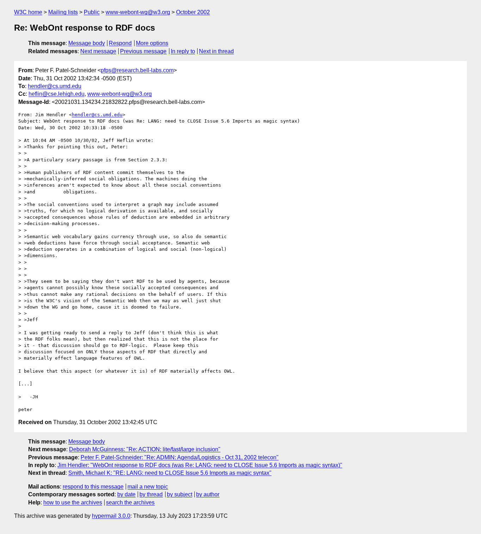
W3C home (28, 12)
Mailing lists (63, 12)
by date (126, 494)
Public (92, 12)
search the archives (130, 502)
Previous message (143, 51)
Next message (98, 51)
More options (152, 43)
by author (207, 494)
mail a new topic (147, 487)
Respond (120, 43)
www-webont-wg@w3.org (138, 12)
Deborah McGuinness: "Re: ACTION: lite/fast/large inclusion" (144, 449)
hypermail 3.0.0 (111, 516)
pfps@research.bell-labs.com (137, 70)
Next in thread (216, 51)
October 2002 (193, 12)
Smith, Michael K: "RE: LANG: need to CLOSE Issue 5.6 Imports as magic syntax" (169, 473)
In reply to (183, 51)
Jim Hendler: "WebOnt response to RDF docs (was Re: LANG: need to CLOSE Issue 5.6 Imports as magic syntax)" (199, 465)
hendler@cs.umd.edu (54, 86)
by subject (179, 494)
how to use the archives (72, 502)
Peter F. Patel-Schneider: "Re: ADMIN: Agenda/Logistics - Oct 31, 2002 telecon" (180, 457)
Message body (86, 43)
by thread (151, 494)
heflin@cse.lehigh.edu (57, 94)
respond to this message (93, 487)
